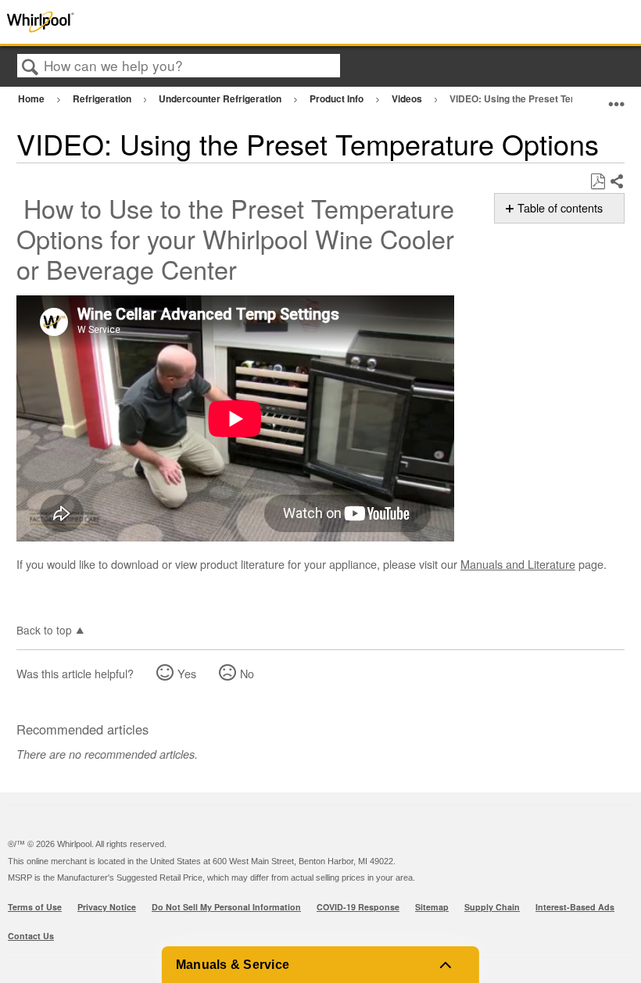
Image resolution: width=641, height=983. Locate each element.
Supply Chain (492, 907)
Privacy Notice (106, 907)
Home (32, 98)
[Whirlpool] (128, 22)
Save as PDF (597, 181)
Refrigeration (103, 98)
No (247, 673)
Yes (186, 673)
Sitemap (432, 907)
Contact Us (31, 936)
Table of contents (560, 208)
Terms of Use (35, 907)
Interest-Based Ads (574, 907)
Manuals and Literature (517, 564)
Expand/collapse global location (616, 96)
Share (616, 182)
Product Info (338, 98)
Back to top (44, 629)
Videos (408, 98)
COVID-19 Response (358, 907)
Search (30, 67)
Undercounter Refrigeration (221, 98)
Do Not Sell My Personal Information (226, 907)
